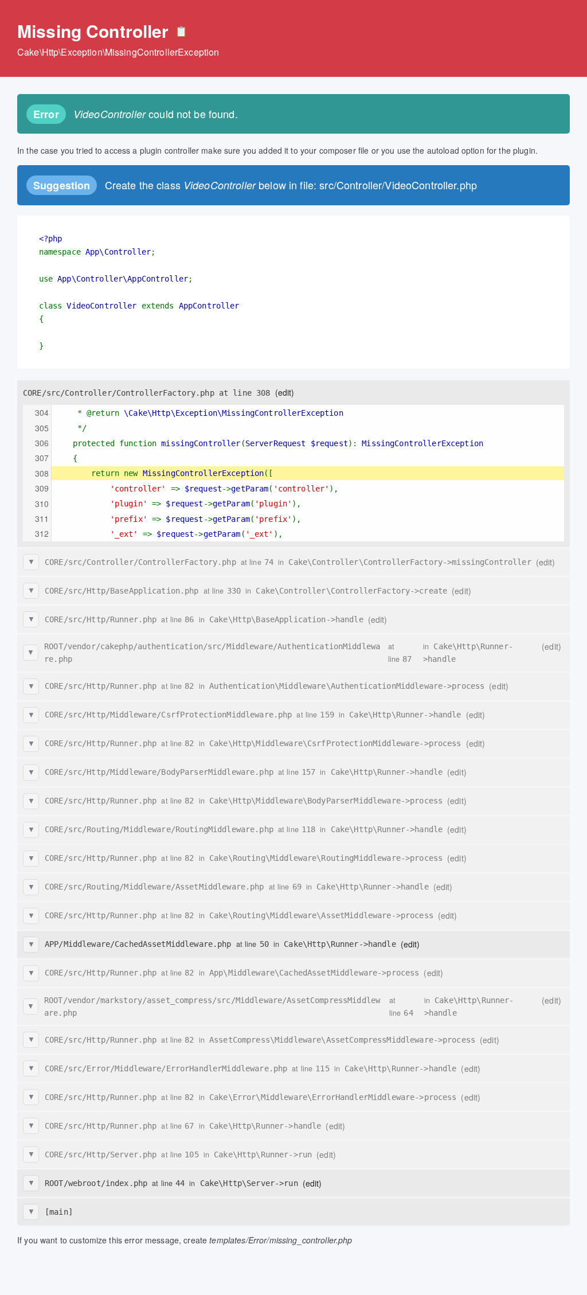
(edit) (285, 392)
